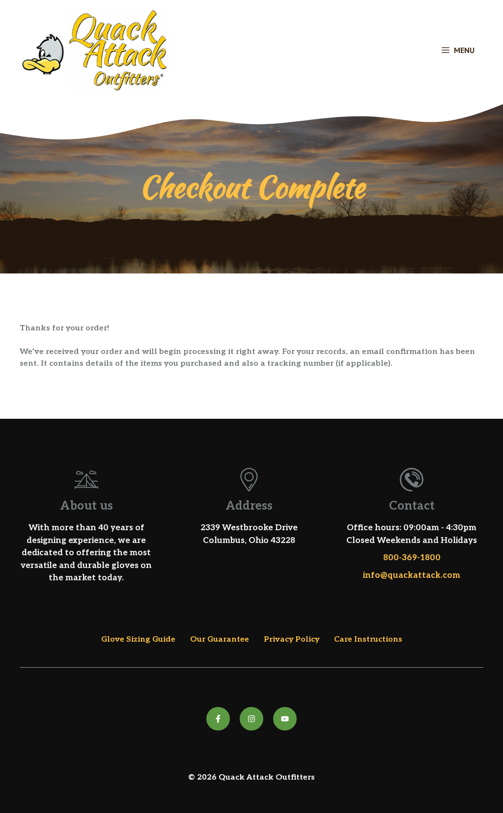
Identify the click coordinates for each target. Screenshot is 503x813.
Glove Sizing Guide (138, 639)
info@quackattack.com (411, 575)
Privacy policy (291, 639)
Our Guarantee (219, 639)
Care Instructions (368, 639)
